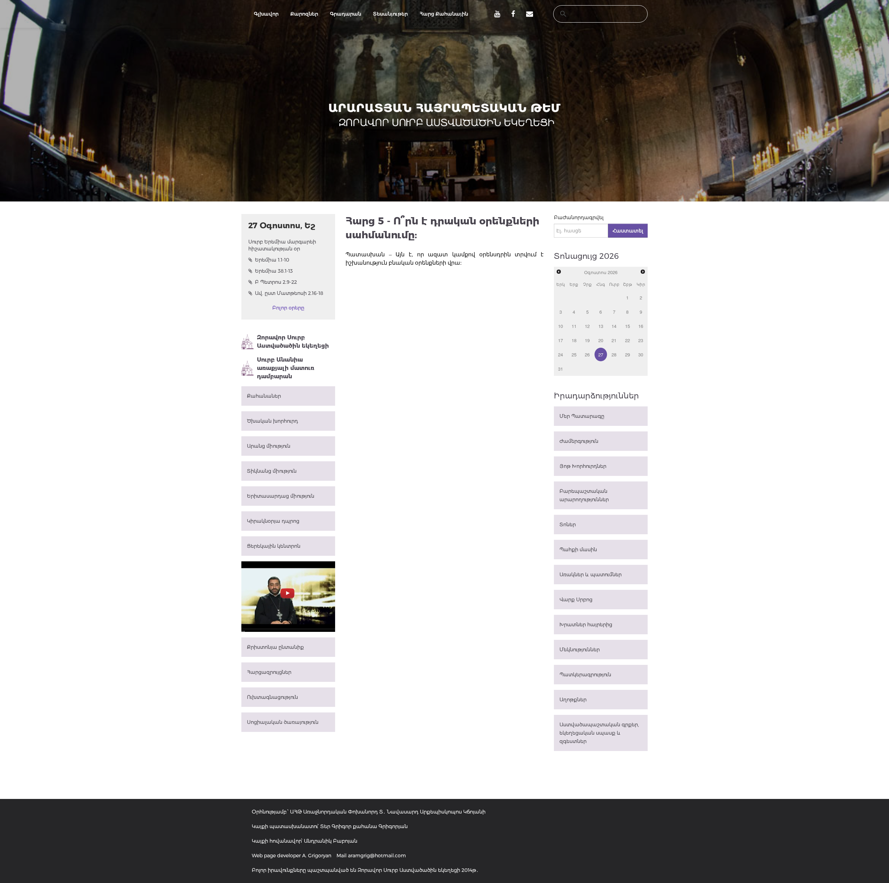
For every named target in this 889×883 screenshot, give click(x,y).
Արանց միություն (268, 446)
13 (600, 326)
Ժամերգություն (578, 441)
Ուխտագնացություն (272, 697)
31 (560, 368)
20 (600, 340)
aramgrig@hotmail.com (377, 855)
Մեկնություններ (579, 649)
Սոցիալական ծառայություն (282, 722)
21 (614, 340)
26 (587, 354)
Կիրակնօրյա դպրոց (273, 521)
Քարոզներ (304, 14)
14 (614, 326)
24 (560, 354)
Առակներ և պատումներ (590, 574)
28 (614, 354)
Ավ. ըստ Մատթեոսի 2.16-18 (289, 293)
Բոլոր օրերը (288, 308)
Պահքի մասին (578, 549)
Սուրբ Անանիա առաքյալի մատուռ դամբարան (285, 368)
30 (640, 354)
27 (600, 354)
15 (627, 326)
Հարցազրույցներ (269, 672)
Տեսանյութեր (390, 14)
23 (640, 340)
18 (574, 340)
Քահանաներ (264, 396)
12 (587, 326)
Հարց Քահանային (443, 14)
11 (574, 326)
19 (587, 340)
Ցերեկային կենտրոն (273, 546)
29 (627, 354)
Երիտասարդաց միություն (280, 496)
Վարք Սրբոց (575, 599)
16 (640, 326)
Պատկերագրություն (585, 674)
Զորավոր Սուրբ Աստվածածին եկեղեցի (293, 341)
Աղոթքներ (573, 699)
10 (560, 326)
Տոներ (567, 524)
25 (574, 354)
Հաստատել (628, 230)
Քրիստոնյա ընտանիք (275, 647)
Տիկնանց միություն (272, 471)
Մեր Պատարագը (581, 416)
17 (560, 340)
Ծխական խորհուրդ (272, 421)
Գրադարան (345, 14)
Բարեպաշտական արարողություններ (584, 495)
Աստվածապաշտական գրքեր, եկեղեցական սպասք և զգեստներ (599, 732)
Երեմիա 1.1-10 (272, 260)
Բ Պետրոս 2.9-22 (276, 282)
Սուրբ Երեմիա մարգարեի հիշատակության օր (282, 245)
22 (627, 340)
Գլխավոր (266, 14)
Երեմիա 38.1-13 (274, 271)
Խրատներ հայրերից (585, 624)
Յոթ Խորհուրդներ (582, 466)
